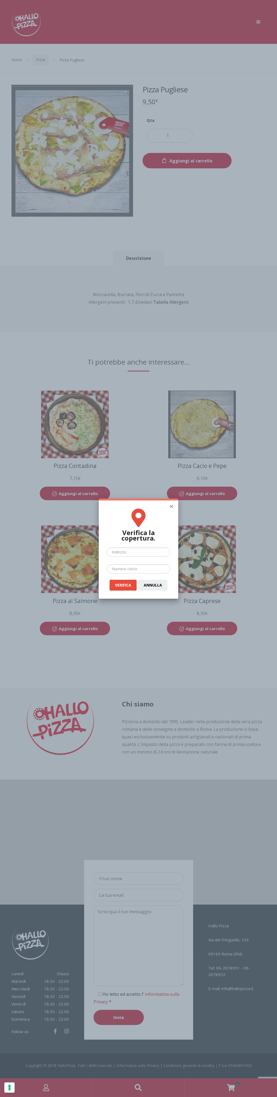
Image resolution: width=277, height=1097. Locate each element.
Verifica (123, 585)
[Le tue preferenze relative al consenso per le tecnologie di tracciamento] (9, 1087)
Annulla (153, 585)
